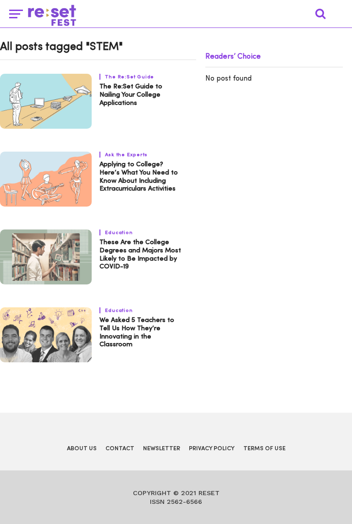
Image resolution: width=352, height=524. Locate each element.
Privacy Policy (212, 449)
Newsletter (161, 449)
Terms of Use (264, 449)
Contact (119, 449)
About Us (82, 449)
